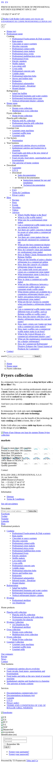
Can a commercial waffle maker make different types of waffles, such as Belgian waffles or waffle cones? (34, 311)
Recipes (15, 200)
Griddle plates (18, 568)
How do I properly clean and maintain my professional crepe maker (34, 250)
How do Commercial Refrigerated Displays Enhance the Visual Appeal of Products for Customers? (35, 346)
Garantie (10, 698)
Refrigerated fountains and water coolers (29, 590)
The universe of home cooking (25, 163)
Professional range (15, 34)
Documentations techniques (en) (21, 695)
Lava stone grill (19, 560)
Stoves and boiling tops (22, 573)
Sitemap (10, 496)
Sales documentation (27, 175)
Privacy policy (18, 195)
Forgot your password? (19, 754)
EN (6, 2)
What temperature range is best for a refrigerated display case (33, 275)
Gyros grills (17, 563)
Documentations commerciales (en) (22, 693)
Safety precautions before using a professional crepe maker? (32, 298)
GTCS (15, 170)
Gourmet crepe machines (23, 644)
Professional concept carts (23, 565)
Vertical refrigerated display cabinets (28, 595)
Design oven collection (22, 632)
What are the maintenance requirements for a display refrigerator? (35, 340)
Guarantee (16, 168)
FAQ (14, 190)
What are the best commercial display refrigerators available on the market (34, 245)
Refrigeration (12, 585)
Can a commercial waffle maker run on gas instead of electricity (35, 226)
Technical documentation (34, 185)
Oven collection (13, 629)
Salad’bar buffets (19, 588)
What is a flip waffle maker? (30, 217)
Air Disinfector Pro (20, 624)
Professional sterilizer (21, 600)
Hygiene (10, 598)
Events (15, 205)
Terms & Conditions (21, 192)
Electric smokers (19, 556)
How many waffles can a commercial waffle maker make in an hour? (34, 330)
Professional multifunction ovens (26, 551)
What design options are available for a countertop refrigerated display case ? (35, 293)
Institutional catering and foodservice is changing (28, 681)
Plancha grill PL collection (23, 614)
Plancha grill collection (17, 612)
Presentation (17, 140)
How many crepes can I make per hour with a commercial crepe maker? (35, 325)
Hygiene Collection (15, 622)
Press (14, 202)
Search (37, 356)
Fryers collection (14, 637)
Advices (15, 212)
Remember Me (13, 744)
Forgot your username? (19, 752)
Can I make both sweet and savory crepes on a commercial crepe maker (33, 270)
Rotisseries (17, 575)
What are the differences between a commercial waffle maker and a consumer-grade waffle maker (33, 286)
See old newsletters (9, 504)
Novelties (16, 207)
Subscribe (32, 511)
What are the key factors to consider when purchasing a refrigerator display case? (34, 304)
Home (9, 363)
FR (2, 2)
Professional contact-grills (23, 543)
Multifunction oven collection (25, 634)
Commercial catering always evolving (28, 145)
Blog (9, 197)
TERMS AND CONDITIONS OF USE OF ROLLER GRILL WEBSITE (26, 706)
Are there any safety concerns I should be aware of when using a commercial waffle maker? (34, 232)
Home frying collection (22, 639)
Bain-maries (17, 536)
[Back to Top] (2, 446)
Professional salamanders (23, 578)
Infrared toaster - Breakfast (23, 580)
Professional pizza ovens (23, 548)
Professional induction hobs (24, 570)
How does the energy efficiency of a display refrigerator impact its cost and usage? (34, 319)
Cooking (10, 531)
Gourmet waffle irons (21, 647)
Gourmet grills (18, 649)
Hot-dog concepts (20, 541)
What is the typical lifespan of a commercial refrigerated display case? (34, 335)
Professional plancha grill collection (27, 617)
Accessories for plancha (22, 619)
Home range (12, 103)
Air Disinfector (18, 603)
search (4, 356)
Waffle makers (18, 558)
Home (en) (11, 31)
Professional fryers (20, 553)
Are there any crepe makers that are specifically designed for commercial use (34, 239)
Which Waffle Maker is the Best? (32, 215)
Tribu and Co (32, 760)
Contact (10, 351)
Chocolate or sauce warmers (24, 538)
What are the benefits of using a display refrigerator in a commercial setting (35, 260)
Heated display (18, 583)
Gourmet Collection (15, 642)
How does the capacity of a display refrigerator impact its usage (33, 265)
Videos (15, 210)
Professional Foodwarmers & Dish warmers (31, 533)
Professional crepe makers (23, 546)
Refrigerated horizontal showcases (27, 593)
